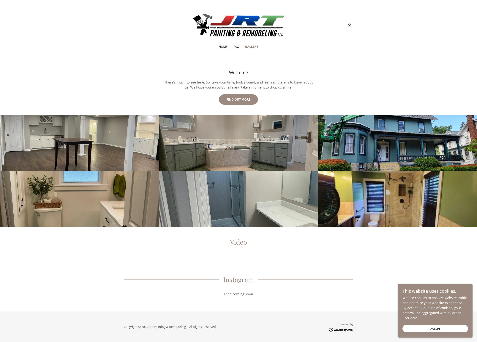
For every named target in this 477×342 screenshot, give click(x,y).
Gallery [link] (251, 47)
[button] (349, 25)
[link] (239, 25)
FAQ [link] (236, 47)
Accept (435, 328)
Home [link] (223, 47)
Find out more (238, 99)
